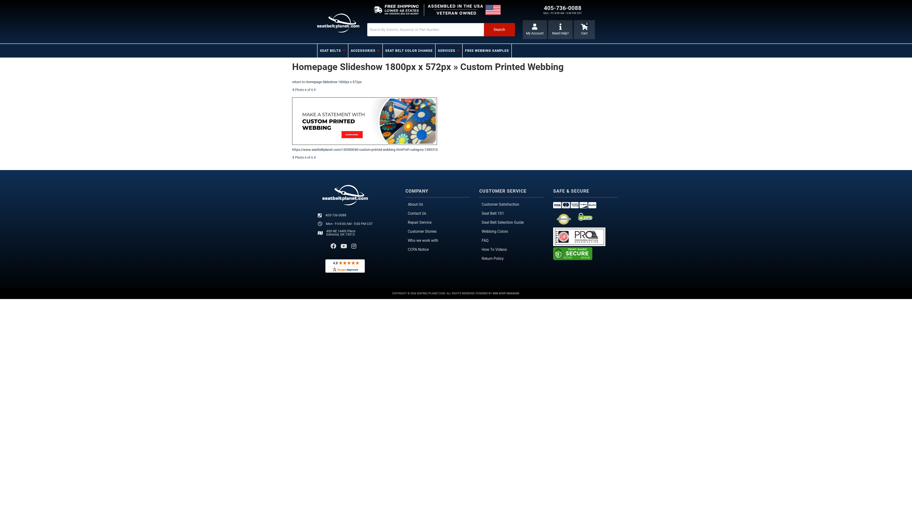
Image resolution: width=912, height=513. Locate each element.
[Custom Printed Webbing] (364, 121)
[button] (441, 29)
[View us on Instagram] (353, 246)
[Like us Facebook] (333, 246)
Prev (293, 89)
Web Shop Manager (506, 293)
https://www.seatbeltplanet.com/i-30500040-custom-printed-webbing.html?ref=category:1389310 (365, 150)
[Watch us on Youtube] (344, 246)
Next (315, 89)
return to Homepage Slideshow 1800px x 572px (327, 82)
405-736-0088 (335, 215)
